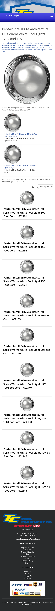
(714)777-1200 (27, 530)
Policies (27, 574)
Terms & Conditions (27, 556)
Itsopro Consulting (33, 602)
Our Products (7, 43)
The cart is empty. (12, 16)
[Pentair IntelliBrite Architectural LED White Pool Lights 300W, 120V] (12, 122)
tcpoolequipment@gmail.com (27, 539)
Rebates (27, 554)
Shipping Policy (27, 561)
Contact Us (27, 576)
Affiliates (27, 578)
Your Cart (27, 550)
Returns (27, 563)
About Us (27, 572)
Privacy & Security (27, 552)
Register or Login (27, 548)
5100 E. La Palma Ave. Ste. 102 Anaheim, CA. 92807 (27, 534)
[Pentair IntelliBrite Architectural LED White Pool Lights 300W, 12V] (12, 154)
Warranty (27, 559)
